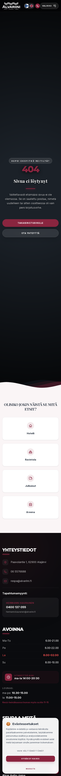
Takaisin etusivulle (30, 223)
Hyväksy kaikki (30, 759)
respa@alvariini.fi (21, 580)
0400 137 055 (16, 607)
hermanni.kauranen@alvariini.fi (21, 612)
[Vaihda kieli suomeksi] (27, 6)
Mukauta (30, 769)
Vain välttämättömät (30, 751)
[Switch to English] (31, 6)
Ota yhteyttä (30, 233)
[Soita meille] (37, 6)
